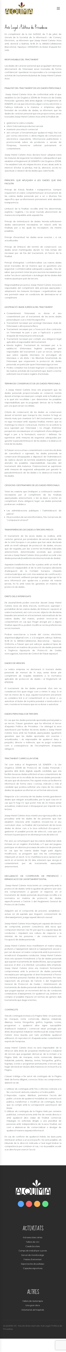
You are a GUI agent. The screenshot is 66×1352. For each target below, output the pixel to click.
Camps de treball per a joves (33, 1250)
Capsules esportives (32, 1268)
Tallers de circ (32, 1242)
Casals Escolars (32, 1246)
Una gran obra (32, 1305)
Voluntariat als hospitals (32, 1310)
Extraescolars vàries (32, 1237)
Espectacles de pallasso (32, 1264)
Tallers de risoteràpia (32, 1301)
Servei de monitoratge (32, 1255)
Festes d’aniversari (33, 1259)
